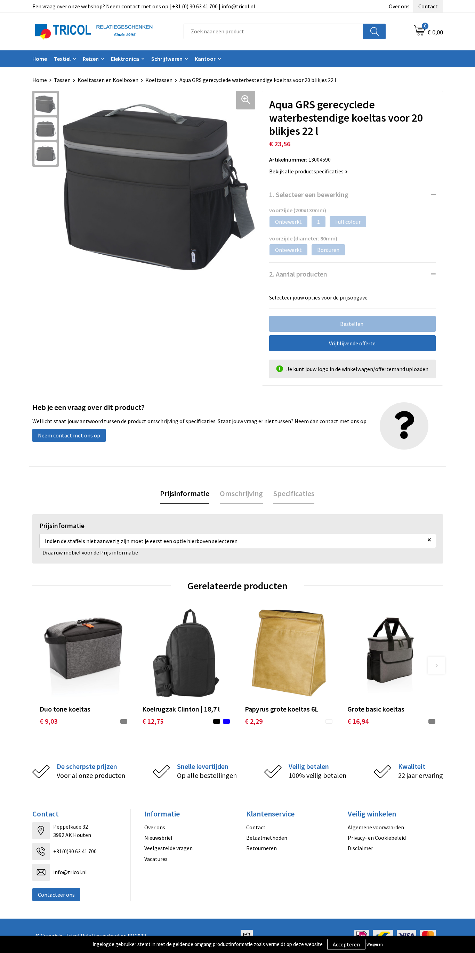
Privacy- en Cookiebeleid (377, 837)
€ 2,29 (254, 721)
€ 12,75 (152, 721)
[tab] (184, 493)
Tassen (62, 79)
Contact (428, 6)
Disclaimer (360, 848)
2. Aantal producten (298, 274)
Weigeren (375, 944)
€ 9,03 (48, 721)
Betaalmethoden (266, 837)
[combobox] (273, 31)
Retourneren (261, 848)
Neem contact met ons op (69, 435)
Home (39, 58)
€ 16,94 (358, 721)
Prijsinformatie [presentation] (184, 493)
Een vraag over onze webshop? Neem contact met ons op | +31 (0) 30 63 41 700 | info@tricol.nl (143, 6)
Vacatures (156, 858)
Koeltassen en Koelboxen (108, 79)
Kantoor (205, 58)
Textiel (62, 58)
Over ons (399, 6)
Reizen (91, 58)
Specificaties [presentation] (293, 493)
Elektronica (125, 58)
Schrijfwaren (167, 58)
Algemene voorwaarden (376, 827)
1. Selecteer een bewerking (308, 194)
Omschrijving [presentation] (241, 493)
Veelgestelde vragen (168, 848)
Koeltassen (158, 79)
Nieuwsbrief (158, 837)
